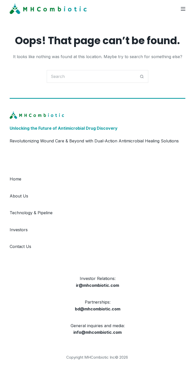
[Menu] (183, 9)
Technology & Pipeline (31, 212)
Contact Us (20, 246)
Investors (19, 229)
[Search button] (142, 76)
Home (15, 178)
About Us (19, 195)
